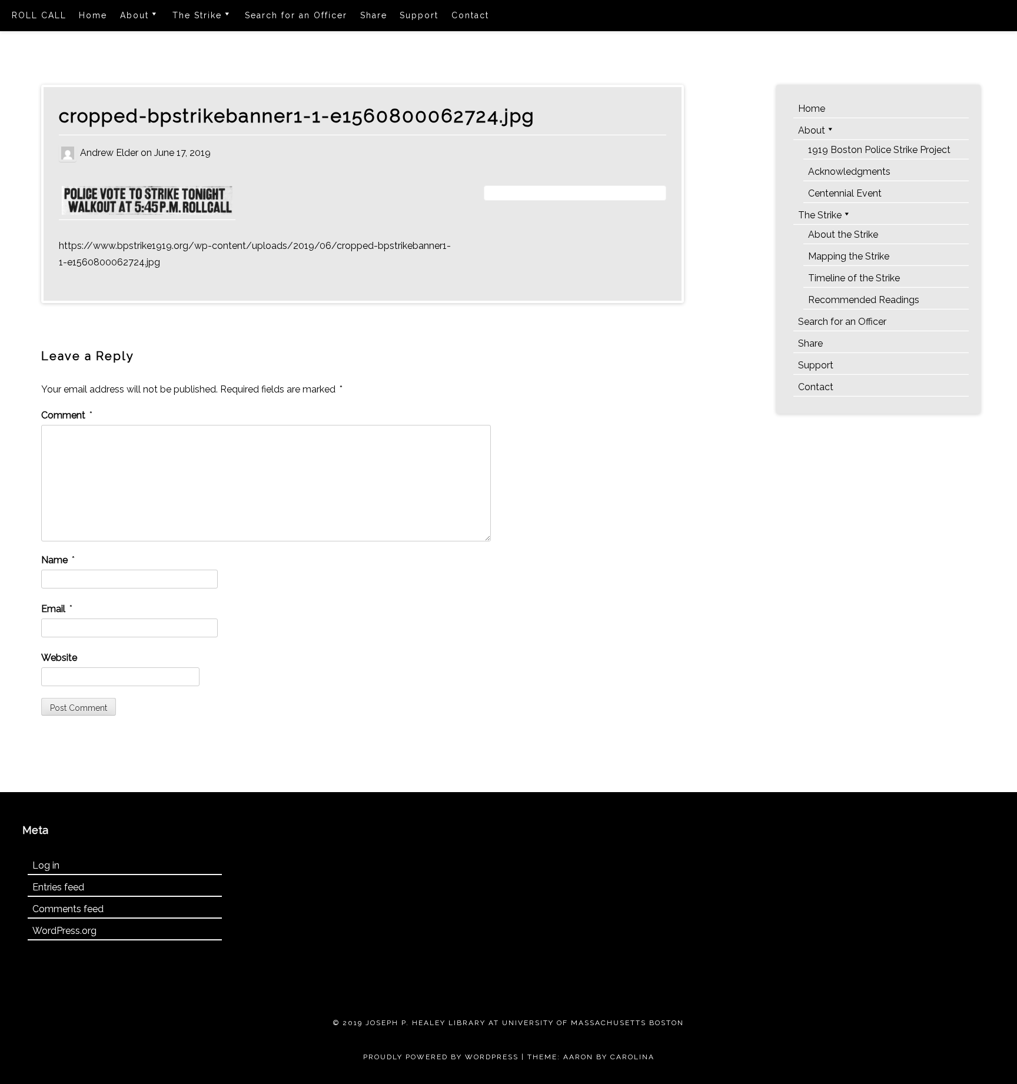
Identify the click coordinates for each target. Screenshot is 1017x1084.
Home (93, 15)
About (134, 15)
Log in (45, 865)
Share (373, 15)
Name (58, 560)
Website (59, 657)
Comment (66, 415)
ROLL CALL (39, 15)
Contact (470, 15)
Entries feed (58, 887)
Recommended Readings (863, 299)
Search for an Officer (296, 15)
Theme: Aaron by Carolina (590, 1057)
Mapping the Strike (848, 256)
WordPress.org (64, 930)
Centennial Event (845, 193)
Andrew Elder (109, 152)
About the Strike (843, 234)
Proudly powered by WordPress (441, 1057)
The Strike (197, 15)
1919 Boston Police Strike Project (879, 149)
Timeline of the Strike (854, 278)
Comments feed (68, 909)
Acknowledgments (849, 171)
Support (419, 15)
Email (56, 608)
